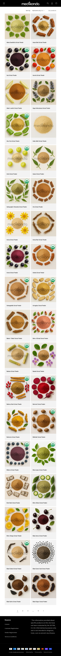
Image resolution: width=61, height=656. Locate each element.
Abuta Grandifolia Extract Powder (15, 42)
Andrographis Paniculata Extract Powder (17, 207)
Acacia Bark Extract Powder (40, 42)
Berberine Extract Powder (13, 437)
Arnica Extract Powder (12, 239)
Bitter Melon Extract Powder (40, 503)
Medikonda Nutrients (18, 652)
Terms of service (48, 652)
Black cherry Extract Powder (40, 536)
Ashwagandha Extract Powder (14, 305)
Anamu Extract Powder (38, 174)
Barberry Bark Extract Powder (14, 404)
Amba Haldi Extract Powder (39, 141)
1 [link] (17, 611)
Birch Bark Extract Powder (13, 503)
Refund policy (29, 652)
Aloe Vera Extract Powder (13, 141)
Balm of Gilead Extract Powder (40, 338)
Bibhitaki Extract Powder (39, 437)
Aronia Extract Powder (12, 272)
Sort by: (28, 10)
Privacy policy (38, 652)
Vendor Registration (11, 632)
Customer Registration (12, 628)
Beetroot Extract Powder (39, 404)
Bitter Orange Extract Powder (14, 536)
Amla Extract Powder (12, 174)
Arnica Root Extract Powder (40, 239)
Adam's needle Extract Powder (14, 108)
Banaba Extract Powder (38, 371)
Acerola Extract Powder (38, 75)
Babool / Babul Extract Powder (14, 338)
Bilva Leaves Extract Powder (40, 470)
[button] (4, 3)
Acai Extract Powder (12, 75)
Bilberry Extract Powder (13, 470)
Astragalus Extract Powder (39, 305)
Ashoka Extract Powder (38, 272)
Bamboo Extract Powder (13, 371)
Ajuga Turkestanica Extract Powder (41, 108)
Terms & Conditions (11, 637)
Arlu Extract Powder (38, 207)
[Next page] (43, 611)
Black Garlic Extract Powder (14, 601)
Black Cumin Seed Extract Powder (41, 568)
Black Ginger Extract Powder (40, 601)
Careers (7, 624)
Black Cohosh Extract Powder (14, 568)
